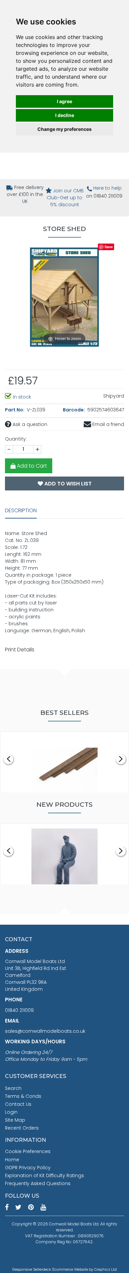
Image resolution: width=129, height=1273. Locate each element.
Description (21, 510)
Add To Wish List (67, 483)
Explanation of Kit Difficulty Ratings (44, 1175)
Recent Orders (22, 1128)
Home (12, 1159)
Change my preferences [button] (64, 129)
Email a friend (107, 424)
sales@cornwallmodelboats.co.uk (45, 1031)
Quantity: (16, 439)
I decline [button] (64, 115)
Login (11, 1112)
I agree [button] (64, 101)
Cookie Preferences (28, 1151)
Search (13, 1088)
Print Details (19, 649)
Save (109, 246)
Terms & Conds (23, 1096)
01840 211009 (19, 1010)
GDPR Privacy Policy (28, 1167)
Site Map (15, 1120)
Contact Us (18, 1104)
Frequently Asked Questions (37, 1183)
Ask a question (29, 424)
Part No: (15, 409)
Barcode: (74, 409)
